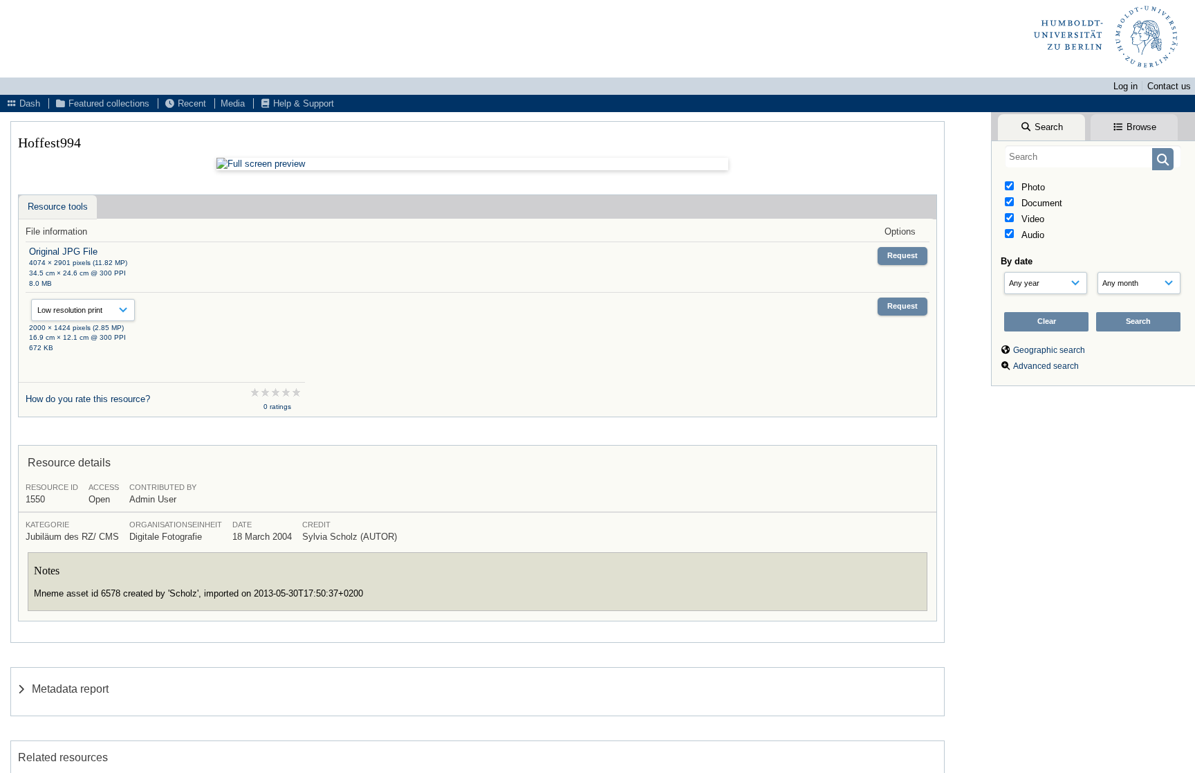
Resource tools (58, 206)
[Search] (1163, 159)
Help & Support (302, 103)
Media (233, 103)
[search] (1093, 156)
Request (902, 255)
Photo (1032, 187)
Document (1040, 203)
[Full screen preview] (472, 164)
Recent (190, 103)
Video (1031, 219)
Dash (28, 103)
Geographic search (1049, 350)
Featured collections (107, 103)
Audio (1031, 235)
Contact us (1169, 86)
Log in (1125, 86)
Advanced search (1046, 366)
